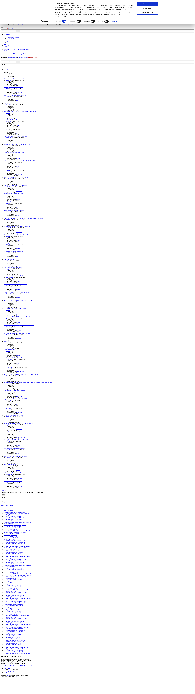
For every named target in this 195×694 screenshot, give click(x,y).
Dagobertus (8, 392)
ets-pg (7, 269)
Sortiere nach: (18, 492)
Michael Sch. (9, 104)
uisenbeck (8, 121)
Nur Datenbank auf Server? (10, 128)
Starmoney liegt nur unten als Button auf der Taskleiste (17, 333)
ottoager (18, 109)
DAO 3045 (6, 103)
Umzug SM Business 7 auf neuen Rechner (14, 152)
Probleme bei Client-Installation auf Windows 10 (15, 456)
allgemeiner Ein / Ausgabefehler (11, 119)
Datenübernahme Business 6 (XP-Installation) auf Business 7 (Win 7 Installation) (23, 218)
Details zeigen (115, 21)
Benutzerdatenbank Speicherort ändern (13, 481)
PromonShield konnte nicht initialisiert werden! (15, 95)
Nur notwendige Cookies (147, 12)
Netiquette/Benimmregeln (24, 24)
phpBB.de (17, 676)
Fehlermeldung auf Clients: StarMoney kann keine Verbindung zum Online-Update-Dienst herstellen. (28, 382)
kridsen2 (8, 236)
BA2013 (8, 351)
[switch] (79, 21)
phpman (8, 195)
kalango (18, 117)
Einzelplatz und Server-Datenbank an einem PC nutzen (17, 144)
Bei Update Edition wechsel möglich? (13, 431)
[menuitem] (13, 37)
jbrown (7, 211)
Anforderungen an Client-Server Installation (14, 448)
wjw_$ (7, 342)
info (17, 100)
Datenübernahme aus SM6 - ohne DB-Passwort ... (16, 136)
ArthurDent (8, 186)
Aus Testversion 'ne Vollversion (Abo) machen (15, 390)
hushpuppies (9, 474)
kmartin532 (8, 80)
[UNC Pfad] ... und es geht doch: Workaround (15, 308)
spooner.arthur (9, 359)
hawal (7, 88)
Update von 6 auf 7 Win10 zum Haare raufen (14, 415)
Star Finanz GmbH (12, 57)
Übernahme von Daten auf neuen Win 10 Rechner (16, 275)
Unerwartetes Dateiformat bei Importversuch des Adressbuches (19, 325)
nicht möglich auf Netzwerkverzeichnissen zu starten (16, 292)
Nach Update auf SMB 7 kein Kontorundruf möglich (16, 440)
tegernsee (8, 334)
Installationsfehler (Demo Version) (12, 202)
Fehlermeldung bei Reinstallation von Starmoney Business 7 (18, 226)
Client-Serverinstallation (9, 349)
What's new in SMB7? (9, 341)
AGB (21, 665)
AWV (7, 260)
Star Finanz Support (71, 24)
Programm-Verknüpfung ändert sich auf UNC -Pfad (16, 399)
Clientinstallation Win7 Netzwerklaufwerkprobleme (16, 185)
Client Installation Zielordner (10, 169)
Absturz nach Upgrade (9, 259)
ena (6, 375)
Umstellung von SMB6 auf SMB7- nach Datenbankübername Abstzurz (21, 316)
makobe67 (8, 228)
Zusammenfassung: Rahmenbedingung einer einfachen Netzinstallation (21, 423)
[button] (6, 69)
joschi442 (8, 219)
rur (6, 252)
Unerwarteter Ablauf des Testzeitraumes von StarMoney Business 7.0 (20, 407)
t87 (6, 129)
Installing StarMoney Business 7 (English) (14, 210)
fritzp (7, 145)
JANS (7, 162)
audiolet (18, 125)
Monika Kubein (9, 367)
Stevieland (8, 170)
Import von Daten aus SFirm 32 (11, 464)
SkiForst (8, 96)
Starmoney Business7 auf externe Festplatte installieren (17, 234)
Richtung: (33, 492)
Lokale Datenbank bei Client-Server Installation (15, 284)
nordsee (8, 466)
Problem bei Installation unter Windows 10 (14, 472)
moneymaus (19, 92)
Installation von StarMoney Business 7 (15, 54)
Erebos (7, 154)
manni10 (8, 441)
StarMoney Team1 (32, 57)
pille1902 (8, 326)
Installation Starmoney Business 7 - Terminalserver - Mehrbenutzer (20, 111)
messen (7, 482)
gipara (7, 285)
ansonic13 (8, 137)
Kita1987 (8, 457)
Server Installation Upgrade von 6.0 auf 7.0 (14, 193)
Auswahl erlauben (147, 8)
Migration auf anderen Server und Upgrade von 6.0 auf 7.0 (18, 300)
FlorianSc (8, 113)
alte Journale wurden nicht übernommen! (13, 251)
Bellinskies (8, 178)
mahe (7, 383)
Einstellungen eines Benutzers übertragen (13, 87)
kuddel (18, 84)
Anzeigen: (4, 492)
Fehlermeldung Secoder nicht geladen (13, 366)
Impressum (16, 665)
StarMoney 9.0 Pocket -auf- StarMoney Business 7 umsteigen (18, 243)
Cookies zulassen (147, 3)
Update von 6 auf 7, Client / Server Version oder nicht (17, 357)
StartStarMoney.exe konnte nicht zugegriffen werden (16, 78)
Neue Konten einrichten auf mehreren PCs (14, 267)
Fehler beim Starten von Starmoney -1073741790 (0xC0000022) (19, 160)
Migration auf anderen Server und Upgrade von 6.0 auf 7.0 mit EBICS (21, 374)
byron (17, 166)
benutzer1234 (9, 301)
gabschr (8, 318)
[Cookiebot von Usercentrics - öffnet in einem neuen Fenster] (44, 21)
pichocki (8, 310)
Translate (12, 28)
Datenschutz (27, 665)
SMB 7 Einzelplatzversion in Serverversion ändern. (16, 177)
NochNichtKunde (10, 433)
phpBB (8, 675)
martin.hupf (8, 400)
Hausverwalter (9, 277)
